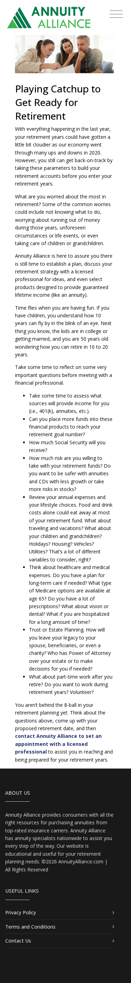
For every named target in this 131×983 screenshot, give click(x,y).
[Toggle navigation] (116, 14)
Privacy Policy (20, 912)
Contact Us (18, 940)
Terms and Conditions (30, 926)
